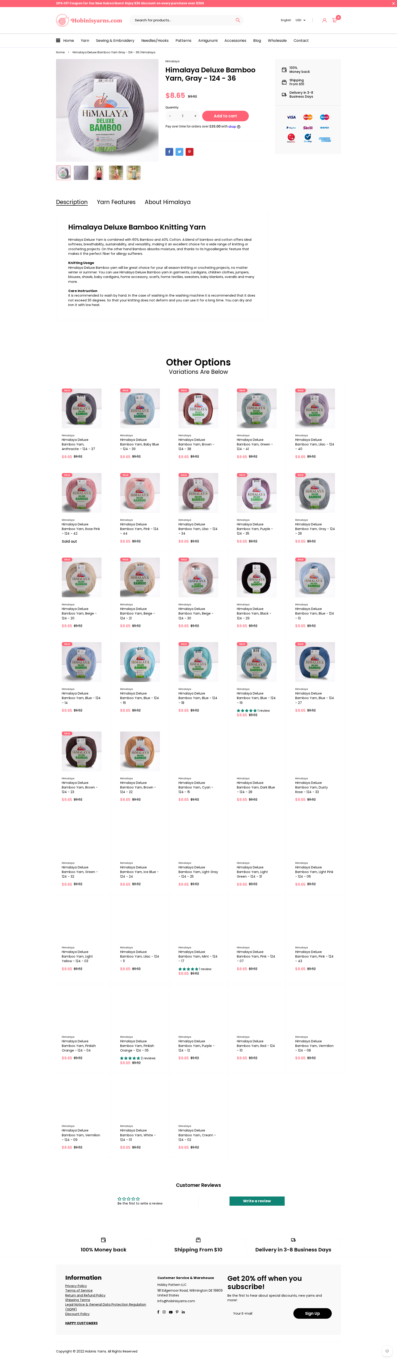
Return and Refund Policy (85, 1295)
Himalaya (172, 61)
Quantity (172, 107)
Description (72, 202)
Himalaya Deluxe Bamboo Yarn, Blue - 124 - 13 (314, 613)
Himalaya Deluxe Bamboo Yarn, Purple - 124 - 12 (197, 1046)
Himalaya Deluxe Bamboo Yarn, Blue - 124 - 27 (314, 698)
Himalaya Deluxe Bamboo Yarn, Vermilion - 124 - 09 (81, 1135)
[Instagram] (164, 1312)
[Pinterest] (189, 152)
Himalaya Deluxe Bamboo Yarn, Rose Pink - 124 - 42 (81, 529)
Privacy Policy (76, 1286)
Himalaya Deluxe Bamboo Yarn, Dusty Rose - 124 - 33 (311, 787)
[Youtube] (183, 1312)
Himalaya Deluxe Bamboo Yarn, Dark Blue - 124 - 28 (256, 787)
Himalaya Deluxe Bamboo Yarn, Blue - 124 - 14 (81, 698)
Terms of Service (79, 1290)
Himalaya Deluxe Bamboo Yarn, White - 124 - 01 (138, 1135)
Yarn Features (116, 202)
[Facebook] (169, 152)
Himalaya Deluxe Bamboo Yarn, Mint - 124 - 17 (198, 956)
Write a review (257, 1201)
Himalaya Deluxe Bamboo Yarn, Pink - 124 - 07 (256, 956)
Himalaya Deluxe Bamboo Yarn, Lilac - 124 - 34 (198, 529)
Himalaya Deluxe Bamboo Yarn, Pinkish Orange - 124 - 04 (79, 1046)
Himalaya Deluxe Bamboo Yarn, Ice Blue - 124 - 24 (139, 872)
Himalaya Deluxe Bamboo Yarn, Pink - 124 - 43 (314, 956)
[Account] (324, 20)
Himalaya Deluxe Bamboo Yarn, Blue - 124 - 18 (198, 698)
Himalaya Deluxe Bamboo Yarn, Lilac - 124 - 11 (139, 956)
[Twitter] (179, 152)
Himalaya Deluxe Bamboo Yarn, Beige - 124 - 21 (137, 613)
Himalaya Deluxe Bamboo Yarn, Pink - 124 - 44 (139, 529)
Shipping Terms (77, 1300)
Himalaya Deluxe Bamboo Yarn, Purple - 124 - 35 (255, 529)
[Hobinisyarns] (89, 20)
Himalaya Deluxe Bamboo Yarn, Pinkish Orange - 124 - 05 (137, 1046)
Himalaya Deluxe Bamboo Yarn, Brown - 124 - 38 (196, 444)
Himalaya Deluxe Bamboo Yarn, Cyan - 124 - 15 (196, 787)
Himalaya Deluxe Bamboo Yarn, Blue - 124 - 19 (256, 698)
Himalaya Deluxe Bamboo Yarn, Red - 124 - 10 (256, 1046)
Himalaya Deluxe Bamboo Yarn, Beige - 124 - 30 (196, 613)
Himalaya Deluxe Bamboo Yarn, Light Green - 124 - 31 (252, 872)
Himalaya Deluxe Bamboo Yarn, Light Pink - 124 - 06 (314, 872)
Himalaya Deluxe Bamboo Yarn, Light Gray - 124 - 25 (198, 872)
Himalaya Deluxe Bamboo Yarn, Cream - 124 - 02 (197, 1135)
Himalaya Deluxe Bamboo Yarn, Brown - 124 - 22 (138, 787)
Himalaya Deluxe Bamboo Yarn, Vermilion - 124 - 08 (314, 1046)
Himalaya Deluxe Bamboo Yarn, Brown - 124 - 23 (80, 787)
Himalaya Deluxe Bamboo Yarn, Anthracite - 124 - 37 (78, 444)
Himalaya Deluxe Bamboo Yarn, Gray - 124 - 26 (315, 529)
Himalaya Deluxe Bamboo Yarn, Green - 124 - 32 (80, 872)
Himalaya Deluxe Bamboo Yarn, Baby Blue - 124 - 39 (139, 444)
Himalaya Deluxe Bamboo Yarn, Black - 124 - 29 (254, 613)
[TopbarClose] (393, 3)
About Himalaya (168, 202)
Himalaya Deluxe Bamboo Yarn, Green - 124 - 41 (255, 444)
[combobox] (180, 20)
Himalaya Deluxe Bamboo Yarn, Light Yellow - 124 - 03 (77, 956)
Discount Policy (77, 1314)
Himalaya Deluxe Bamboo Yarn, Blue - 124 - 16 (139, 698)
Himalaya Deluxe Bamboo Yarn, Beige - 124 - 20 (79, 613)
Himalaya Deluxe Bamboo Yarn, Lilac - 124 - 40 (314, 444)
